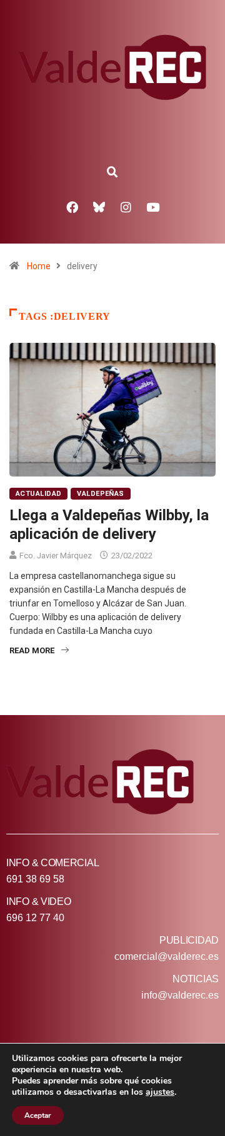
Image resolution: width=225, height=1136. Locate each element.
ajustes (160, 1092)
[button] (112, 172)
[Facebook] (72, 207)
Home (39, 266)
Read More (31, 650)
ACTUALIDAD (38, 494)
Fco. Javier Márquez (55, 555)
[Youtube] (153, 207)
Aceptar (37, 1115)
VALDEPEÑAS (100, 494)
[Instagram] (126, 207)
